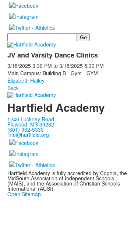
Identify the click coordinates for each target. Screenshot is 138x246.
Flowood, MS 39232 (30, 124)
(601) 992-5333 (25, 129)
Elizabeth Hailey (26, 80)
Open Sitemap (24, 194)
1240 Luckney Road (30, 119)
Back (13, 87)
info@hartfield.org (28, 134)
